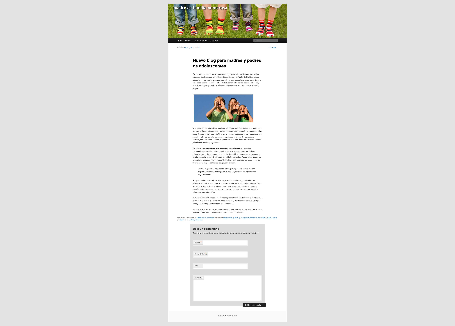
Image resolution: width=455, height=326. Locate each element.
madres (263, 218)
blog (238, 218)
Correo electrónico (201, 254)
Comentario (198, 277)
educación (244, 218)
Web (196, 265)
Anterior (272, 48)
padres (269, 218)
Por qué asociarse (201, 40)
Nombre (198, 242)
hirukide (258, 218)
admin (198, 48)
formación (251, 218)
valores (274, 218)
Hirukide (188, 40)
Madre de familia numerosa (206, 218)
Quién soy (214, 40)
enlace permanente (196, 220)
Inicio (180, 40)
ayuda (235, 218)
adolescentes (227, 218)
